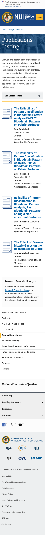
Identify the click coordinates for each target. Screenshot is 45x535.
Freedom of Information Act (13, 512)
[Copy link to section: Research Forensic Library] (35, 281)
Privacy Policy (7, 494)
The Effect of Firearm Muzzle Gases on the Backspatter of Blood (28, 246)
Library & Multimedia (15, 30)
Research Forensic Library (17, 290)
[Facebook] (5, 425)
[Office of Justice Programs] (7, 17)
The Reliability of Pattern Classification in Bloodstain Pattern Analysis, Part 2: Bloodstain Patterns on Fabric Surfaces (28, 161)
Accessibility (7, 476)
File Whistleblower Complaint (14, 482)
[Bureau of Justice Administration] (9, 450)
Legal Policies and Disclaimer (14, 500)
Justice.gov (6, 524)
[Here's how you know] (22, 4)
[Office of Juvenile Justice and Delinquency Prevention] (9, 460)
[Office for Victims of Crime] (22, 460)
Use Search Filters (13, 95)
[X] (13, 425)
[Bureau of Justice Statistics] (22, 451)
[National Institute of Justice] (36, 450)
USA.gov (5, 518)
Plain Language (8, 488)
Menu (40, 17)
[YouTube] (21, 425)
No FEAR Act (7, 506)
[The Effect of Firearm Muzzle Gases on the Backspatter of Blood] (7, 252)
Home (4, 30)
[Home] (24, 17)
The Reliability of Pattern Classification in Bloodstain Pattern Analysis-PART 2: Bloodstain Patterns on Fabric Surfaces (28, 116)
